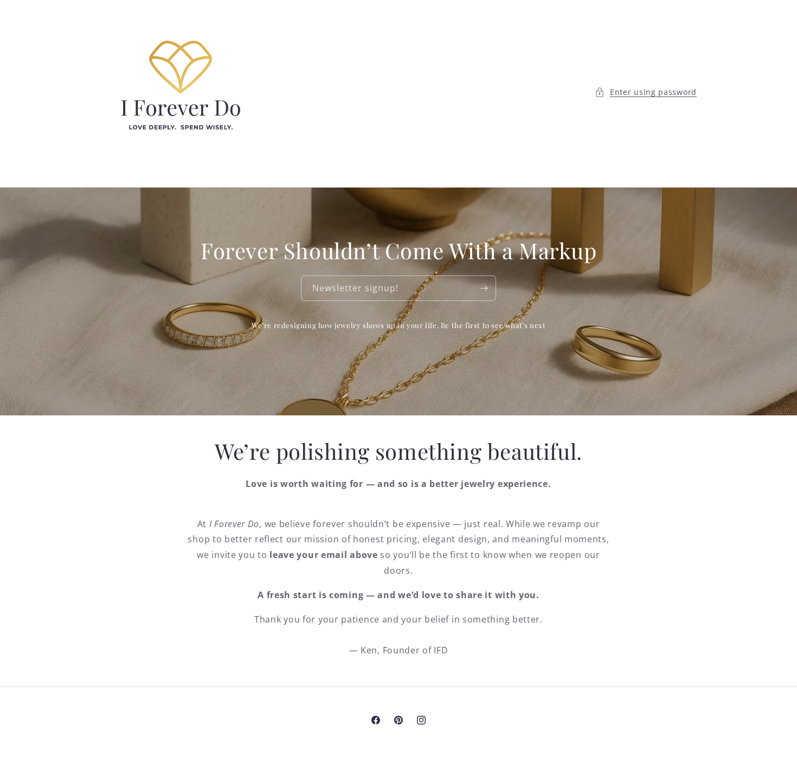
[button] (646, 92)
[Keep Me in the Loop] (484, 288)
